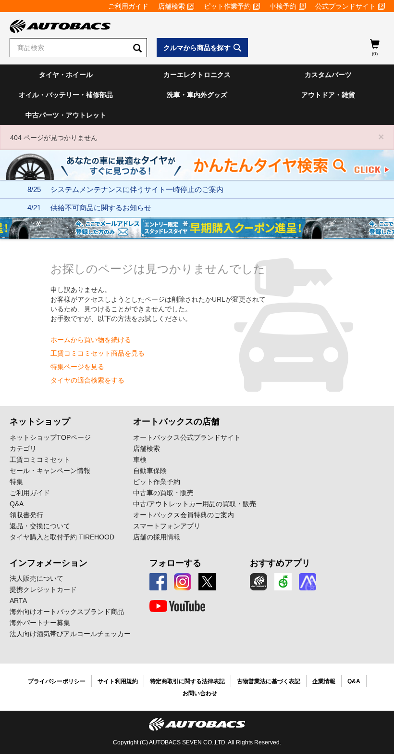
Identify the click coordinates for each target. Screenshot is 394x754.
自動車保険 (150, 470)
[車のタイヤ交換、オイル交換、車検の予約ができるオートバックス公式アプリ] (258, 581)
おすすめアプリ (280, 563)
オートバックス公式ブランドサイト (187, 437)
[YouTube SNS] (177, 606)
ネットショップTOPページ (50, 437)
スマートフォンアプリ (166, 526)
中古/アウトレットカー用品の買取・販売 (194, 504)
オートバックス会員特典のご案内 (183, 515)
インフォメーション (48, 563)
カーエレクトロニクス (197, 74)
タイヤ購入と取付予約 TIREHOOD (62, 537)
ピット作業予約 (227, 6)
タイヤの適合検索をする (87, 380)
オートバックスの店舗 (176, 421)
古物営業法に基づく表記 (268, 681)
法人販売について (36, 578)
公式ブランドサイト (345, 6)
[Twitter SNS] (207, 581)
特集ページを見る (77, 367)
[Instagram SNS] (182, 581)
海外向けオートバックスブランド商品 (67, 611)
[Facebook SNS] (158, 581)
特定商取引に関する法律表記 (187, 681)
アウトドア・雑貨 (328, 95)
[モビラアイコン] (307, 581)
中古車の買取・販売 (163, 493)
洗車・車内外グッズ (197, 95)
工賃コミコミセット (40, 459)
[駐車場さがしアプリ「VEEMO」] (283, 581)
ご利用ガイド (128, 6)
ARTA (18, 600)
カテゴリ (23, 448)
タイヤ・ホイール (66, 74)
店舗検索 (171, 6)
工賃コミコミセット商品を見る (97, 353)
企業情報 (323, 681)
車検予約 (283, 6)
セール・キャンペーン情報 (50, 470)
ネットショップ (40, 421)
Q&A (17, 504)
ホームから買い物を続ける (90, 340)
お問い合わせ (200, 693)
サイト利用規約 (118, 681)
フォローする (175, 563)
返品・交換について (40, 526)
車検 (140, 459)
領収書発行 (26, 515)
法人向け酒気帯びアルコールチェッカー (70, 634)
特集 (16, 482)
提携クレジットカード (43, 589)
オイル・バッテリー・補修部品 (66, 95)
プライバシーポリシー (57, 681)
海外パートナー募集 (40, 622)
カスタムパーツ (328, 74)
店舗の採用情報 (156, 537)
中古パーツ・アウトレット (65, 115)
